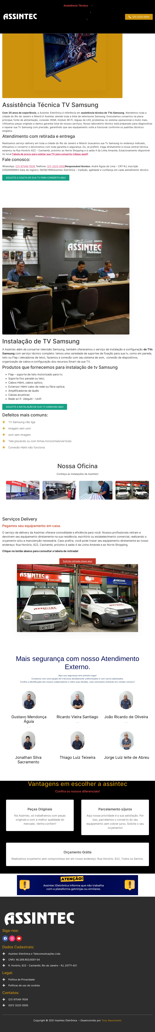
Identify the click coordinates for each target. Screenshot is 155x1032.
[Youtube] (19, 938)
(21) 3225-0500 (56, 166)
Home (55, 5)
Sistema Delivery (74, 26)
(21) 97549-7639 (25, 166)
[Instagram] (12, 938)
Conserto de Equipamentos (70, 12)
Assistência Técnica (76, 5)
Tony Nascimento (112, 1020)
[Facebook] (5, 938)
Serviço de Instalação (70, 19)
